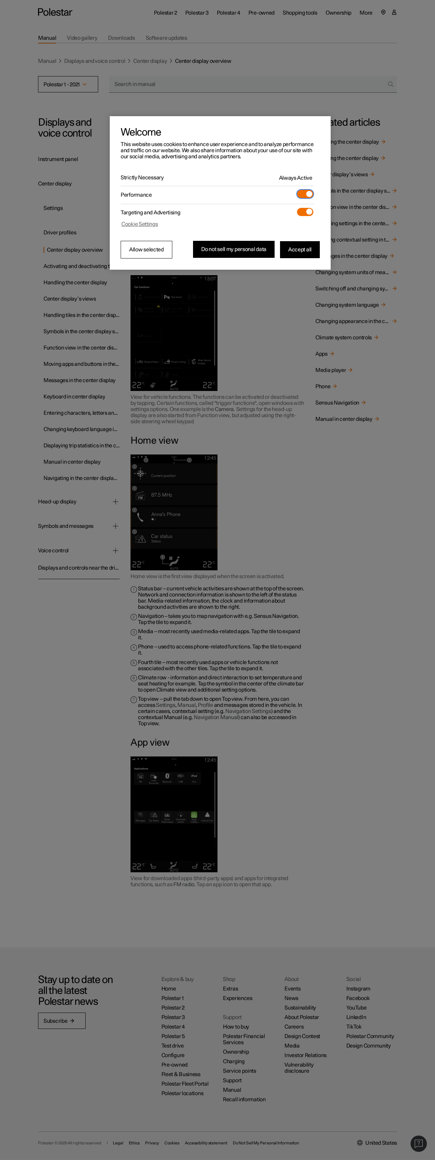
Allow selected (146, 249)
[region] (220, 193)
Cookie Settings (139, 224)
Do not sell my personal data (233, 249)
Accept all (300, 249)
